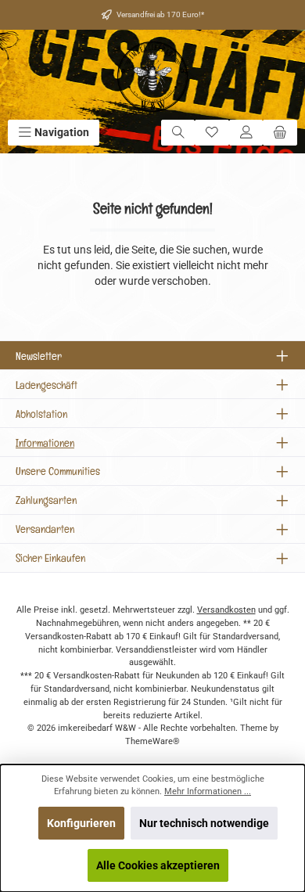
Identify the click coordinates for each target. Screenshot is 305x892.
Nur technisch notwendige (204, 823)
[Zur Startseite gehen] (152, 76)
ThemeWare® (152, 741)
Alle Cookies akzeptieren (158, 865)
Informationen (45, 442)
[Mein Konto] (246, 133)
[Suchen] (178, 133)
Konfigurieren (81, 823)
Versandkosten (226, 610)
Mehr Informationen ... (207, 791)
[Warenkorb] (280, 133)
